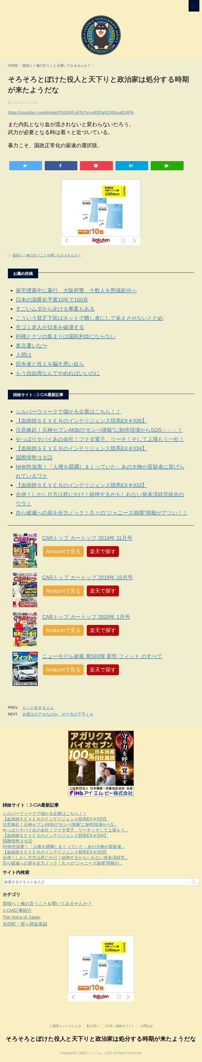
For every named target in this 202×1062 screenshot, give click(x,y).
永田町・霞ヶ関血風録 (25, 924)
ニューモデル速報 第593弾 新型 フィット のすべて (102, 656)
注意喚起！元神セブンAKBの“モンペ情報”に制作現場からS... (60, 824)
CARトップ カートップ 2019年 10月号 (87, 577)
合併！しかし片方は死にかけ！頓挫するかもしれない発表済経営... (65, 857)
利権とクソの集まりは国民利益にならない (66, 336)
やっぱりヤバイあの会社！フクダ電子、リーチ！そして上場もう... (65, 830)
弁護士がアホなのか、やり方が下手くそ (57, 714)
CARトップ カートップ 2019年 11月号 (87, 538)
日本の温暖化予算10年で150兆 (52, 299)
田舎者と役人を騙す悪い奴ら (50, 364)
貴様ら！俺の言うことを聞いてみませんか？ (47, 255)
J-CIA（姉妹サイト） (120, 1026)
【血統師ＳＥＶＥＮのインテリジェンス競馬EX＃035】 (81, 421)
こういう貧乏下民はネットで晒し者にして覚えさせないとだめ (89, 318)
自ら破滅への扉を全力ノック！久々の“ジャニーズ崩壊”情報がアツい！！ (102, 513)
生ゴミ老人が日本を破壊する (50, 327)
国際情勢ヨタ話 (34, 457)
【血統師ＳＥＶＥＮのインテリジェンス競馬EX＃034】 (81, 448)
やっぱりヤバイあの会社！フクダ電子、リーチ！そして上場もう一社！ (100, 439)
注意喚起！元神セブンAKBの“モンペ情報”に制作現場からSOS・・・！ (99, 430)
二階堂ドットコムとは (65, 1026)
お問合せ (146, 1026)
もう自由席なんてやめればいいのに (58, 373)
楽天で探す (103, 551)
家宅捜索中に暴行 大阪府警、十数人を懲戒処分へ (76, 290)
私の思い (93, 1026)
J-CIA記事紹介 (17, 910)
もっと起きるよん (38, 707)
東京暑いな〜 (31, 345)
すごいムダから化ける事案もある (55, 309)
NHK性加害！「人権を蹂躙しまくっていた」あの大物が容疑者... (63, 846)
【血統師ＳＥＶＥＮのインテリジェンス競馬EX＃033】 (81, 485)
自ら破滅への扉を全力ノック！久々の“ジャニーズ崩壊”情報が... (62, 863)
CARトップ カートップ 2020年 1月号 (86, 617)
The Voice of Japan (21, 917)
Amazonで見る (63, 551)
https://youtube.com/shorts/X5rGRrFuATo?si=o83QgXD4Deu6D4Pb (71, 112)
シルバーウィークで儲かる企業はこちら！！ (68, 411)
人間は (24, 355)
